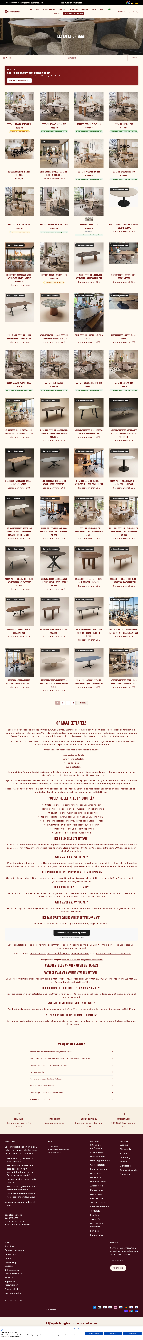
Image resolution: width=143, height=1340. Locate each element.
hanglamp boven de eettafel (92, 960)
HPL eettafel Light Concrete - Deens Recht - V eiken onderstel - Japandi (89, 531)
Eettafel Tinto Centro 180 (19, 224)
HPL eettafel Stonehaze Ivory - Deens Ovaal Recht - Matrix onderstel (19, 278)
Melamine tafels (98, 1181)
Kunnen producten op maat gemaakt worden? (71, 1065)
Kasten (102, 9)
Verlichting (74, 9)
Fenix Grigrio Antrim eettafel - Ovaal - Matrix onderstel (54, 483)
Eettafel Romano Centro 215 (19, 124)
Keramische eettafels (73, 759)
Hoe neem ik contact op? (71, 1099)
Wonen (94, 9)
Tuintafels (95, 1211)
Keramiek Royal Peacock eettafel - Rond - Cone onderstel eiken (54, 337)
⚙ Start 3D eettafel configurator (71, 933)
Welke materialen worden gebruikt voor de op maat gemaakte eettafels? (71, 1058)
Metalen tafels (97, 1198)
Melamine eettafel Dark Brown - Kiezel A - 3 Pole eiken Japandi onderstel (54, 433)
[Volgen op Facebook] (6, 1301)
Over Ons (9, 1246)
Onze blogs (10, 1254)
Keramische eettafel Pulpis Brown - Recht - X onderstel (19, 337)
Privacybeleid (78, 1329)
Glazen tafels (96, 1194)
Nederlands (120, 11)
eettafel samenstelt (76, 948)
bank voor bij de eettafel (71, 960)
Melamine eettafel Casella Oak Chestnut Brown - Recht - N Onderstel (89, 633)
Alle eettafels (96, 1152)
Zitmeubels (62, 9)
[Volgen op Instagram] (11, 1301)
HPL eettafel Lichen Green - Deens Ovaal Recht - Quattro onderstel (19, 432)
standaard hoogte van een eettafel (113, 953)
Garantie (9, 1277)
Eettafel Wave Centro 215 (89, 171)
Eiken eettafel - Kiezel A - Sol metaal (123, 337)
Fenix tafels (95, 1173)
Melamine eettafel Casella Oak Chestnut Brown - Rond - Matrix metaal (54, 582)
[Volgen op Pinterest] (16, 1301)
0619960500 (11, 2)
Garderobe (85, 9)
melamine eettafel (80, 953)
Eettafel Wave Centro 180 (124, 171)
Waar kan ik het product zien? (71, 1085)
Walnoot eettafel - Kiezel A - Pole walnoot (54, 631)
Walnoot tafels (97, 1165)
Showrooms (126, 1174)
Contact (9, 1258)
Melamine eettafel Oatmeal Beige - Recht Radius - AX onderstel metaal (19, 582)
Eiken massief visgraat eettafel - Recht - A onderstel (54, 173)
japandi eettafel (38, 953)
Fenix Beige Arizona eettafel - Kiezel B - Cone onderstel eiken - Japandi (54, 683)
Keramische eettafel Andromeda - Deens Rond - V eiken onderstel (89, 277)
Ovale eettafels (73, 767)
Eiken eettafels (97, 1156)
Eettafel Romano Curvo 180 (89, 124)
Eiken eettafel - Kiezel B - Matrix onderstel (89, 337)
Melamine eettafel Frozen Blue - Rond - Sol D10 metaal (124, 483)
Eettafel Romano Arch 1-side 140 (54, 224)
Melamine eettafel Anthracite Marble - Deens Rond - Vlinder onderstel (124, 433)
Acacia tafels (96, 1185)
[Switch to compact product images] (10, 58)
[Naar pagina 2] (82, 703)
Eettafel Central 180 (54, 382)
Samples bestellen (129, 1170)
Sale (109, 9)
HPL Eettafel (96, 1177)
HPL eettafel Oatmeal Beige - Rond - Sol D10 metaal (123, 226)
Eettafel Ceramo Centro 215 (54, 124)
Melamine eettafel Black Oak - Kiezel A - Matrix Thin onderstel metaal (54, 531)
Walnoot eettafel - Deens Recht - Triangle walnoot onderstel (124, 581)
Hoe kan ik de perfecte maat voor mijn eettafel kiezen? (71, 1051)
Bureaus (124, 1145)
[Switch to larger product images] (4, 58)
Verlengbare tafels (99, 1206)
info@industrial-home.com (31, 2)
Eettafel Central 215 (124, 124)
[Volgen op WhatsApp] (21, 1301)
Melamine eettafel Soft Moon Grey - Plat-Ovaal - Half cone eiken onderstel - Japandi (19, 531)
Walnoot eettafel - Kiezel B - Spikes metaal (19, 631)
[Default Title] (87, 219)
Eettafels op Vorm (33, 9)
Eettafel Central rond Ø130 (19, 382)
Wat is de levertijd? (71, 1072)
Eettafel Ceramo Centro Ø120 (54, 275)
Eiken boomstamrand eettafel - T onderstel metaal (19, 483)
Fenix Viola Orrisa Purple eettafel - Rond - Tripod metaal (19, 682)
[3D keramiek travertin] (91, 219)
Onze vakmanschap (15, 1250)
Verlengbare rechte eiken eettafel (19, 173)
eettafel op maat (80, 945)
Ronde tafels (73, 763)
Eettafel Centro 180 (89, 224)
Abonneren (118, 1268)
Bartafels (94, 1231)
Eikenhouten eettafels (73, 755)
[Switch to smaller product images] (7, 58)
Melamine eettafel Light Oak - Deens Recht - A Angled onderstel (89, 483)
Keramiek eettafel (99, 1169)
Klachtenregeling (13, 1293)
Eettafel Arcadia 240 (124, 382)
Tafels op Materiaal (49, 9)
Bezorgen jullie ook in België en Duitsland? (71, 1078)
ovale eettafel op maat (58, 953)
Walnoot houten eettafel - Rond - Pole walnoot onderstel (89, 581)
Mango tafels (96, 1190)
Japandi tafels (97, 1202)
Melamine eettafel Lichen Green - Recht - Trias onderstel (89, 432)
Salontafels (95, 1219)
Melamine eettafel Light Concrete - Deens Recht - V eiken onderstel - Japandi (123, 531)
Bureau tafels (96, 1235)
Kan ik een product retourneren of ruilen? (71, 1092)
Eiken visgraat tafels (100, 1160)
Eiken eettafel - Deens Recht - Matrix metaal (123, 277)
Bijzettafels (95, 1215)
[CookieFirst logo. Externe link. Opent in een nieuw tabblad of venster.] (2, 1330)
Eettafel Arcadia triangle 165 (89, 382)
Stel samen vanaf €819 (54, 178)
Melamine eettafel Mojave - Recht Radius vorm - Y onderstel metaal (123, 631)
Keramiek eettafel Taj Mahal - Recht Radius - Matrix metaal (124, 682)
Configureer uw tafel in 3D (74, 14)
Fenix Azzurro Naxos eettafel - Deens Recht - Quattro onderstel (89, 682)
